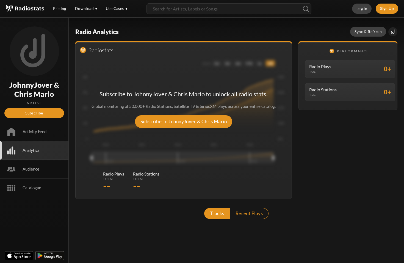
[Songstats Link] (392, 31)
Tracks (217, 213)
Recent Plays (249, 213)
